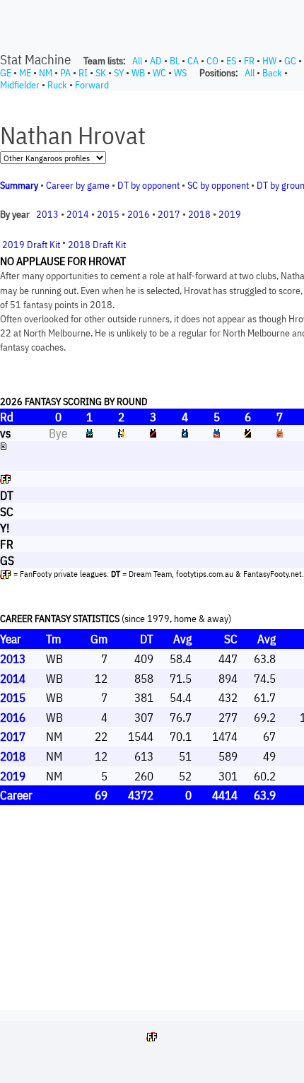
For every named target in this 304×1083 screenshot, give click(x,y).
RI (83, 72)
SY (119, 72)
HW (269, 60)
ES (231, 60)
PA (65, 72)
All (137, 60)
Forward (92, 84)
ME (25, 72)
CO (212, 60)
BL (175, 60)
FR (249, 60)
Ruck (57, 84)
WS (180, 72)
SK (100, 72)
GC (290, 60)
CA (193, 60)
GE (5, 72)
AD (156, 60)
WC (159, 72)
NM (45, 72)
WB (138, 72)
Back (272, 72)
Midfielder (20, 84)
